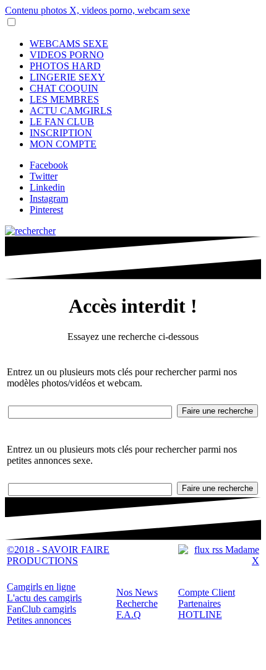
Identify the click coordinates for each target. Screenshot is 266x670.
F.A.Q (128, 614)
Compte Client (206, 592)
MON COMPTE (63, 144)
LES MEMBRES (64, 99)
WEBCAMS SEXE (69, 43)
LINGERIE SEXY (67, 77)
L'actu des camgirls (44, 598)
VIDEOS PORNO (67, 55)
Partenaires (199, 603)
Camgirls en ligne (41, 586)
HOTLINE (200, 614)
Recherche (137, 603)
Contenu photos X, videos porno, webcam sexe (97, 10)
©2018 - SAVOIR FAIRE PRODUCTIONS (58, 555)
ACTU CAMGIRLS (71, 110)
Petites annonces (39, 620)
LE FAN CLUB (62, 121)
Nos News (137, 592)
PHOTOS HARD (65, 66)
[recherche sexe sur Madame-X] (30, 230)
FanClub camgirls (41, 609)
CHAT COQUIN (64, 88)
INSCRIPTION (61, 133)
